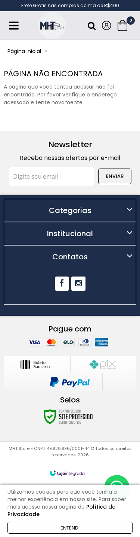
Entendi (70, 527)
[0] (123, 25)
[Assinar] (114, 176)
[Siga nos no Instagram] (78, 283)
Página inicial (24, 51)
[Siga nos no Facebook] (62, 283)
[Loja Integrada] (67, 473)
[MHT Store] (52, 26)
